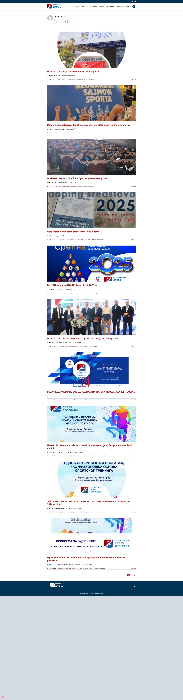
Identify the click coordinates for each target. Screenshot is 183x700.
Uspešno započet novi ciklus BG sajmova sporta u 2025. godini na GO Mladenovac (88, 124)
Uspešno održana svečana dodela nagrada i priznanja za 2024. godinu (82, 338)
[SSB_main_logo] (54, 4)
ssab (50, 79)
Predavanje (81, 455)
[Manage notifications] (3, 697)
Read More (133, 79)
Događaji (60, 79)
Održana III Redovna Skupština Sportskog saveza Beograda (77, 178)
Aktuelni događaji (61, 132)
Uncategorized (70, 79)
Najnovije (64, 79)
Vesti (75, 79)
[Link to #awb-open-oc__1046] (133, 6)
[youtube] (135, 1)
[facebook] (130, 1)
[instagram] (132, 1)
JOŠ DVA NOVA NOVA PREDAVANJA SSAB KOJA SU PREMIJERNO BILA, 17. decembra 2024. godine (88, 503)
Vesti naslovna (80, 79)
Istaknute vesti (73, 239)
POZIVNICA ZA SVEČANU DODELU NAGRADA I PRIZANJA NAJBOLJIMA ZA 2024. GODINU (91, 391)
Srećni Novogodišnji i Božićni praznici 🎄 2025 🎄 (72, 285)
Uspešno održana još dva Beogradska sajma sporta (73, 71)
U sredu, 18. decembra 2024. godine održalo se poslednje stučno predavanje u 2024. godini (90, 446)
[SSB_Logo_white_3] (56, 582)
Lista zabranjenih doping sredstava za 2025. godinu (73, 231)
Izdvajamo (79, 239)
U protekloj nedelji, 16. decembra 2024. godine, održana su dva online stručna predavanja (86, 559)
